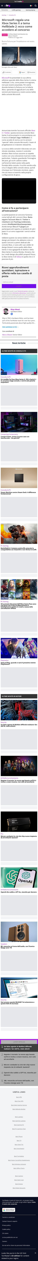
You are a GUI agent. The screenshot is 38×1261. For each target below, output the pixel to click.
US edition (15, 1256)
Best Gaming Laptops (19, 1121)
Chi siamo (5, 1233)
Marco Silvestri (13, 36)
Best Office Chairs (19, 1168)
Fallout (19, 257)
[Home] (19, 1)
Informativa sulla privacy (19, 293)
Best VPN (19, 1097)
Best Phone (19, 1136)
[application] (19, 189)
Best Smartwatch (19, 1148)
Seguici (23, 72)
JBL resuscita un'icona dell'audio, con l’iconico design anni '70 (19, 1082)
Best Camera (19, 1176)
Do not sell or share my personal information (16, 1245)
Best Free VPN (19, 1101)
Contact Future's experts (9, 1221)
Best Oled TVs (19, 1144)
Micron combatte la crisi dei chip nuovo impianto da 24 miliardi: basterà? (19, 1066)
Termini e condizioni (8, 1217)
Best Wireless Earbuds (19, 1164)
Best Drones (19, 1184)
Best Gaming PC (19, 1125)
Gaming (4, 15)
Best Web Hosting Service (19, 1105)
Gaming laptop (30, 10)
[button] (2, 5)
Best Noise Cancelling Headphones (19, 1160)
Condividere (8, 72)
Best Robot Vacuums (19, 1188)
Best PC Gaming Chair (19, 1129)
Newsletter (32, 72)
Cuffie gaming (16, 10)
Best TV (19, 1140)
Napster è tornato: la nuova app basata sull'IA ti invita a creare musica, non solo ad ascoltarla (20, 1057)
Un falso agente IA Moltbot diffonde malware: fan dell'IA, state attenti (18, 1048)
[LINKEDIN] (12, 314)
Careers (4, 1241)
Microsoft (5, 78)
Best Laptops (19, 1117)
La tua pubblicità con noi (10, 1237)
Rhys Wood (13, 34)
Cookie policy (6, 1229)
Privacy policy (6, 1225)
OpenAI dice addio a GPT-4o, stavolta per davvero (20, 1074)
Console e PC (12, 15)
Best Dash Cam (19, 1180)
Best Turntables (19, 1156)
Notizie (5, 35)
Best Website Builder (19, 1109)
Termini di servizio (23, 291)
